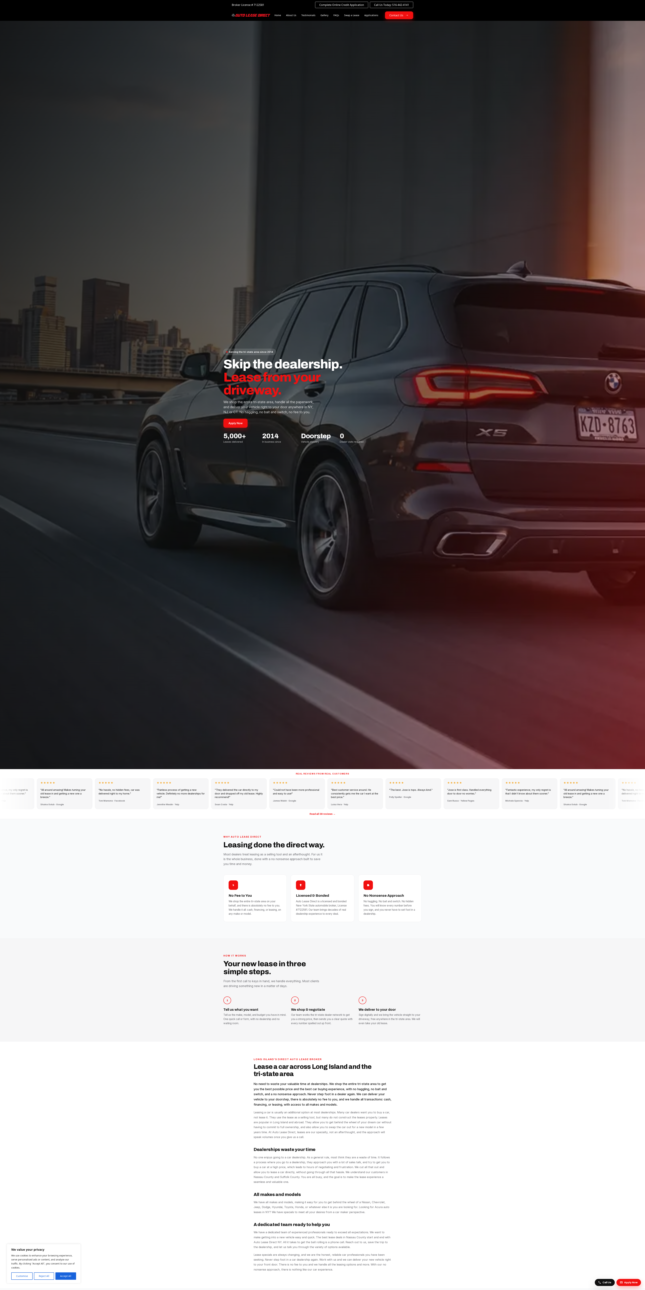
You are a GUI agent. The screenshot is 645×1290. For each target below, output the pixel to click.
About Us (291, 15)
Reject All (44, 1276)
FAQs (336, 15)
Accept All (65, 1276)
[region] (44, 1263)
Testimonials (308, 15)
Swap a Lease (351, 15)
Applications (371, 15)
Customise (22, 1276)
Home (277, 15)
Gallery (324, 15)
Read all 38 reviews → (322, 814)
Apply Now (235, 423)
